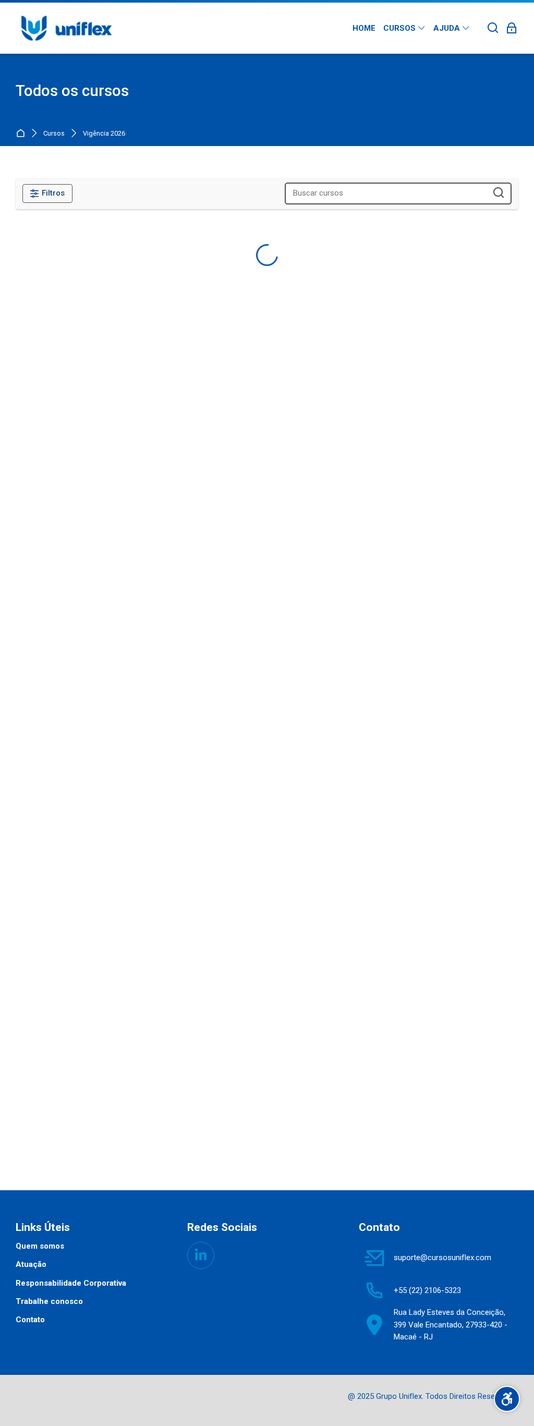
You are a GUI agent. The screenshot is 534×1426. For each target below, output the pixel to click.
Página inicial (23, 134)
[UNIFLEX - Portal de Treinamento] (66, 28)
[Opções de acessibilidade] (507, 1399)
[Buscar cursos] (499, 193)
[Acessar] (511, 28)
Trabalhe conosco (49, 1301)
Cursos (54, 133)
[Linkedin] (200, 1255)
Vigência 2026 (104, 133)
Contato (30, 1319)
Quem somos (40, 1246)
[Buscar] (493, 28)
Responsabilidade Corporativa (71, 1283)
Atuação (31, 1264)
